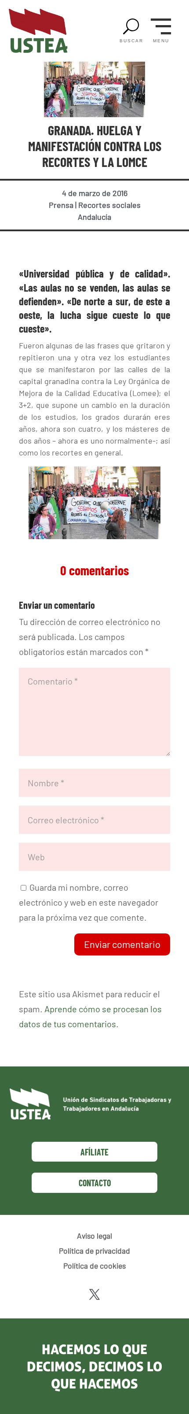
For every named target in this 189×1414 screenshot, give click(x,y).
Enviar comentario (122, 944)
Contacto (95, 1182)
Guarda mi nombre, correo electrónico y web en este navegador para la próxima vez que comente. (88, 902)
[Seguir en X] (94, 1294)
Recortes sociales (109, 205)
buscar (131, 41)
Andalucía (94, 217)
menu (161, 41)
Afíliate (94, 1152)
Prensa (61, 205)
